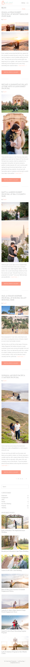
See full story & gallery (11, 72)
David (4, 19)
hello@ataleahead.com (15, 662)
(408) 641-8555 (21, 661)
